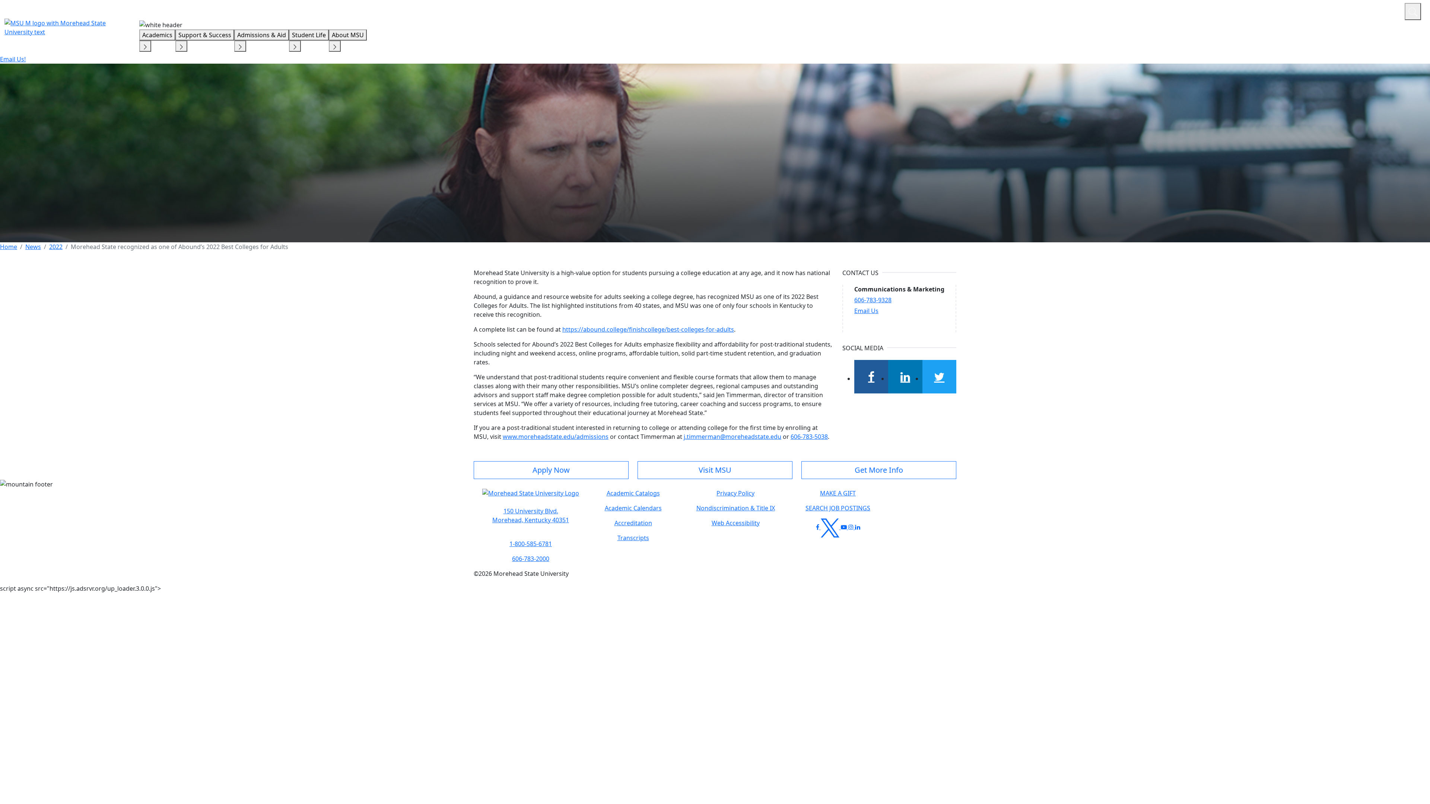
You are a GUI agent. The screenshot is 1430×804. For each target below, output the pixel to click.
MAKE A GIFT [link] (838, 493)
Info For (1257, 10)
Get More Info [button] (879, 470)
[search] (1413, 11)
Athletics (1385, 10)
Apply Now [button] (551, 470)
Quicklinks (1302, 10)
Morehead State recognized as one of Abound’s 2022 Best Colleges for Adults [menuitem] (179, 247)
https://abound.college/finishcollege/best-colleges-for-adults (648, 329)
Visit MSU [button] (715, 470)
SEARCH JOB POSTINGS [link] (837, 508)
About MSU (348, 35)
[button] (530, 497)
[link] (531, 515)
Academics (157, 35)
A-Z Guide (1349, 10)
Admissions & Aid (261, 35)
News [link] (33, 247)
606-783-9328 (873, 300)
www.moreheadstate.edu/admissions (555, 437)
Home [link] (8, 247)
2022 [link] (56, 247)
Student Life (309, 35)
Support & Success (204, 35)
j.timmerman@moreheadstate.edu (732, 437)
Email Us (866, 311)
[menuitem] (8, 246)
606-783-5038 (809, 437)
